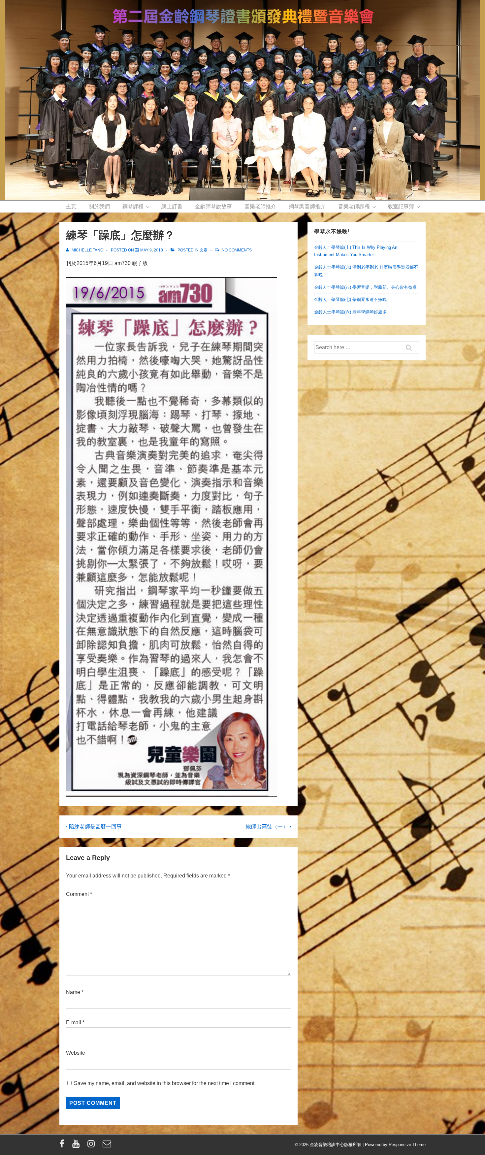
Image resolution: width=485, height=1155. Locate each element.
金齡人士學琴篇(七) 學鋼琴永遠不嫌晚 (350, 299)
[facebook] (63, 1145)
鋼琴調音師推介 (307, 206)
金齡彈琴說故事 (213, 206)
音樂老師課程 (354, 206)
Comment (79, 894)
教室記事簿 (401, 206)
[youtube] (77, 1145)
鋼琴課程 (133, 206)
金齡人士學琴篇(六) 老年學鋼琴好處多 (350, 312)
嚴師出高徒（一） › (268, 826)
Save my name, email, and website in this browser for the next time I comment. (165, 1083)
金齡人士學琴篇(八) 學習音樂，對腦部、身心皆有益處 (365, 287)
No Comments (237, 250)
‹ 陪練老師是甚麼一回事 (94, 826)
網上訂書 (171, 206)
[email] (108, 1145)
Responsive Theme (407, 1144)
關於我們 (99, 206)
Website (75, 1053)
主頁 (71, 206)
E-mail (73, 1022)
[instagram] (92, 1145)
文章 (204, 250)
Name (73, 992)
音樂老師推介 (260, 206)
